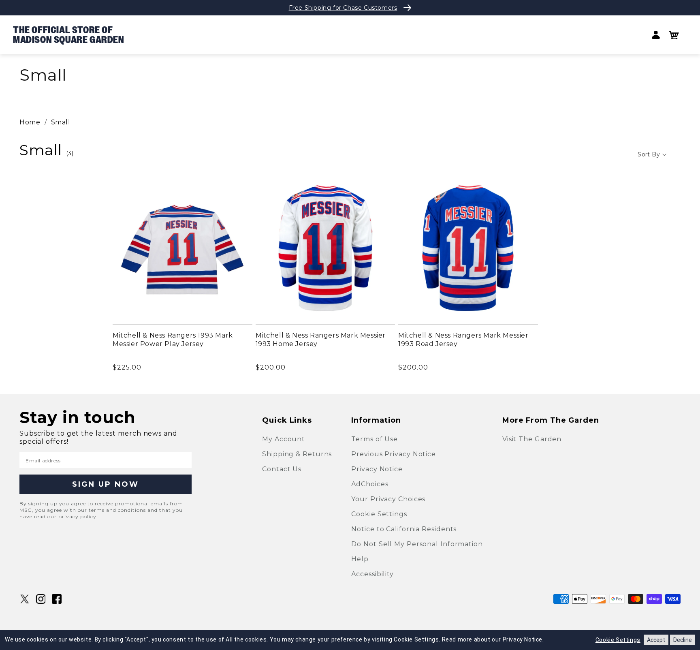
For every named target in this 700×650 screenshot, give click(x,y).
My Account (283, 439)
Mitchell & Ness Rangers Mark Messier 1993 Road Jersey (463, 339)
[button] (674, 35)
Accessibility (372, 574)
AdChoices (369, 484)
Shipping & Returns (297, 454)
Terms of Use (374, 439)
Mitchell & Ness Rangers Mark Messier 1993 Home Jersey (321, 339)
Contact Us (281, 469)
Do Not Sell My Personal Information (417, 544)
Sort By (649, 154)
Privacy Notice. (523, 639)
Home (29, 122)
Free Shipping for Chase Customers (343, 7)
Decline (682, 640)
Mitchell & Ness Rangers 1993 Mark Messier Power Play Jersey (173, 339)
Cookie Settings (379, 514)
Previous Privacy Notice (393, 454)
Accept (656, 640)
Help (360, 559)
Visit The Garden (531, 439)
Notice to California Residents (404, 529)
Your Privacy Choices (388, 499)
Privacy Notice (377, 469)
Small (60, 122)
